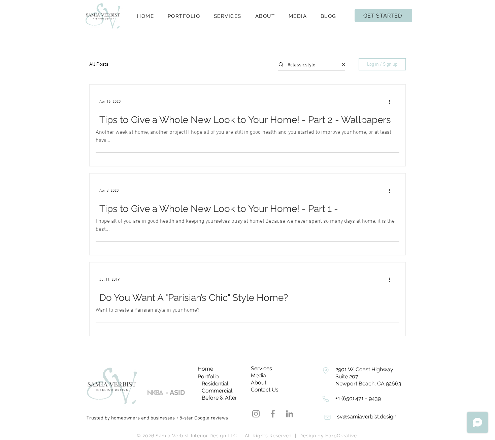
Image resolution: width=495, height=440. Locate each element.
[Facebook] (273, 414)
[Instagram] (256, 414)
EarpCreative (341, 435)
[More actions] (392, 102)
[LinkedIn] (290, 414)
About (258, 382)
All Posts (98, 64)
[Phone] (325, 370)
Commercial (217, 390)
